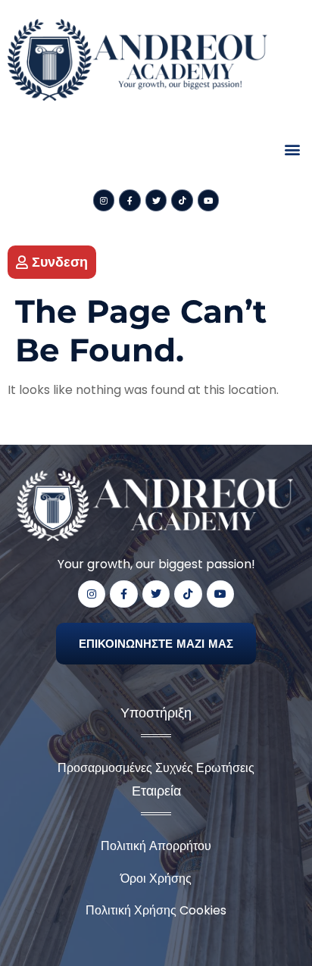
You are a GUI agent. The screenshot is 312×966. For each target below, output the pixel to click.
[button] (291, 148)
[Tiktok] (182, 200)
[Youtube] (209, 200)
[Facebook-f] (130, 200)
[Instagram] (104, 200)
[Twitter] (156, 200)
